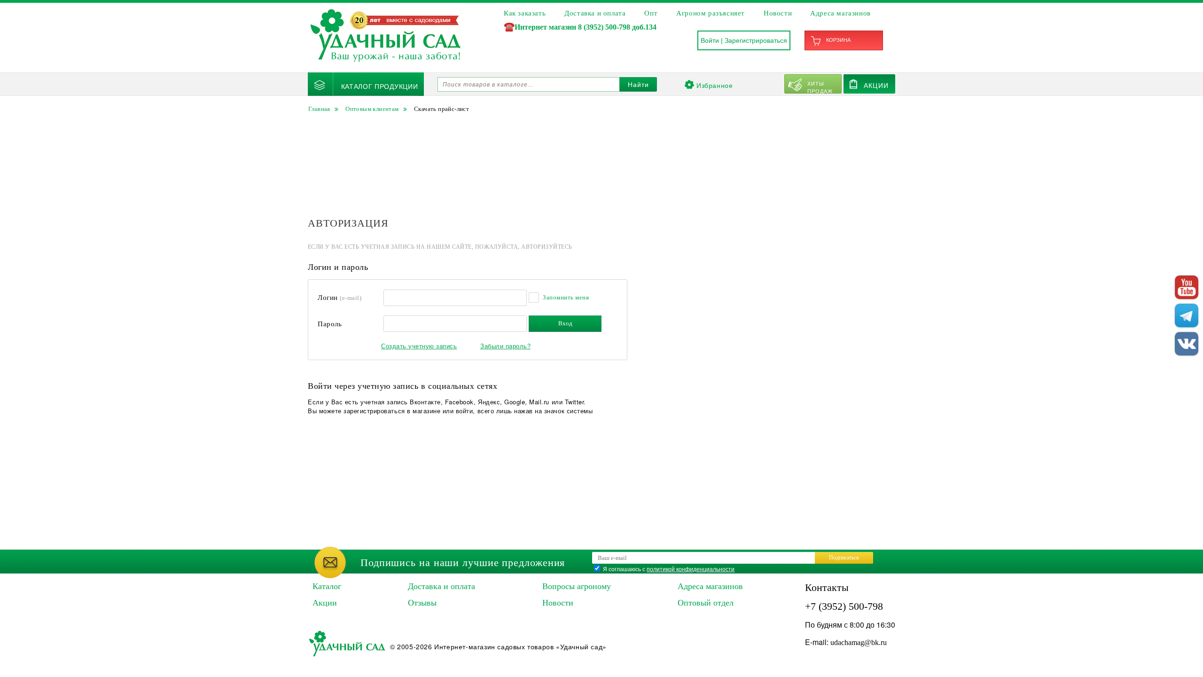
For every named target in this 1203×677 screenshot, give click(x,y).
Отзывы (422, 602)
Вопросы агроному (576, 586)
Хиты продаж (820, 86)
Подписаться (844, 557)
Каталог (326, 586)
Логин (339, 297)
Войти (710, 40)
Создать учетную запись (419, 345)
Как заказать (525, 13)
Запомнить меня (566, 297)
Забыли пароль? (505, 345)
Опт (650, 13)
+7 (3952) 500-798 (844, 606)
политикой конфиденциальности (690, 569)
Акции (876, 85)
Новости (778, 13)
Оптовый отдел (706, 602)
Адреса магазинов (840, 13)
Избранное (714, 85)
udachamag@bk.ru (858, 642)
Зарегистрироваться (756, 40)
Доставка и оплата (594, 13)
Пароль (330, 324)
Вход (565, 323)
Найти (638, 84)
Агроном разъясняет (710, 13)
